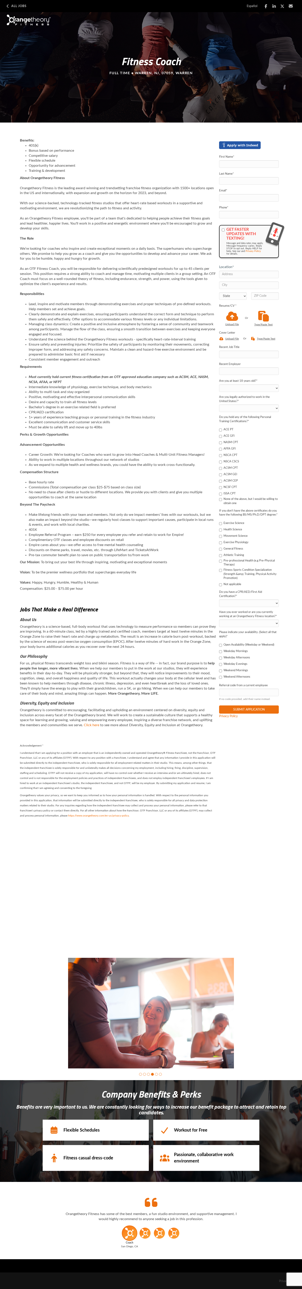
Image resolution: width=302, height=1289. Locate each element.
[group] (151, 1013)
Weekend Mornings (236, 670)
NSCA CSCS (231, 461)
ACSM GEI (230, 474)
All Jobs (19, 6)
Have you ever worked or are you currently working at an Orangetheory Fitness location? (248, 614)
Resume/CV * (228, 305)
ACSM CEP (231, 480)
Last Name (226, 173)
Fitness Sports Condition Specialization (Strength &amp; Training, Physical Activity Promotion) (250, 574)
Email (223, 190)
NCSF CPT (230, 487)
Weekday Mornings (236, 651)
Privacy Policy (253, 251)
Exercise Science (234, 523)
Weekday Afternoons (237, 657)
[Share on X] (282, 6)
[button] (140, 1074)
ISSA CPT (230, 493)
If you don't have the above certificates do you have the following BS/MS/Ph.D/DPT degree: (248, 512)
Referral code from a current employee (243, 685)
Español (252, 6)
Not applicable (232, 584)
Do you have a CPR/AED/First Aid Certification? (240, 594)
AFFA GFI (230, 448)
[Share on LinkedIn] (274, 6)
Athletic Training (234, 555)
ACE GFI (229, 436)
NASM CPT (231, 442)
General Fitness (233, 548)
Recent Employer (230, 364)
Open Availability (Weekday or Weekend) (249, 644)
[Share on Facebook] (265, 6)
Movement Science (236, 536)
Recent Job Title (229, 347)
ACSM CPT (231, 468)
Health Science (233, 529)
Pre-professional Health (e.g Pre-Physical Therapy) (249, 562)
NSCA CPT (230, 455)
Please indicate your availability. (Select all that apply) (248, 634)
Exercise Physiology (236, 542)
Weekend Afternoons (237, 676)
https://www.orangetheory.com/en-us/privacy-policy (98, 815)
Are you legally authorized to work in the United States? (244, 399)
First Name (226, 156)
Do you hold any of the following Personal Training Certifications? (245, 419)
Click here (91, 725)
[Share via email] (290, 6)
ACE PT (228, 429)
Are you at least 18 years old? (238, 381)
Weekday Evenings (235, 664)
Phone (223, 207)
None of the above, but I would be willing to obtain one (251, 501)
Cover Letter (227, 332)
